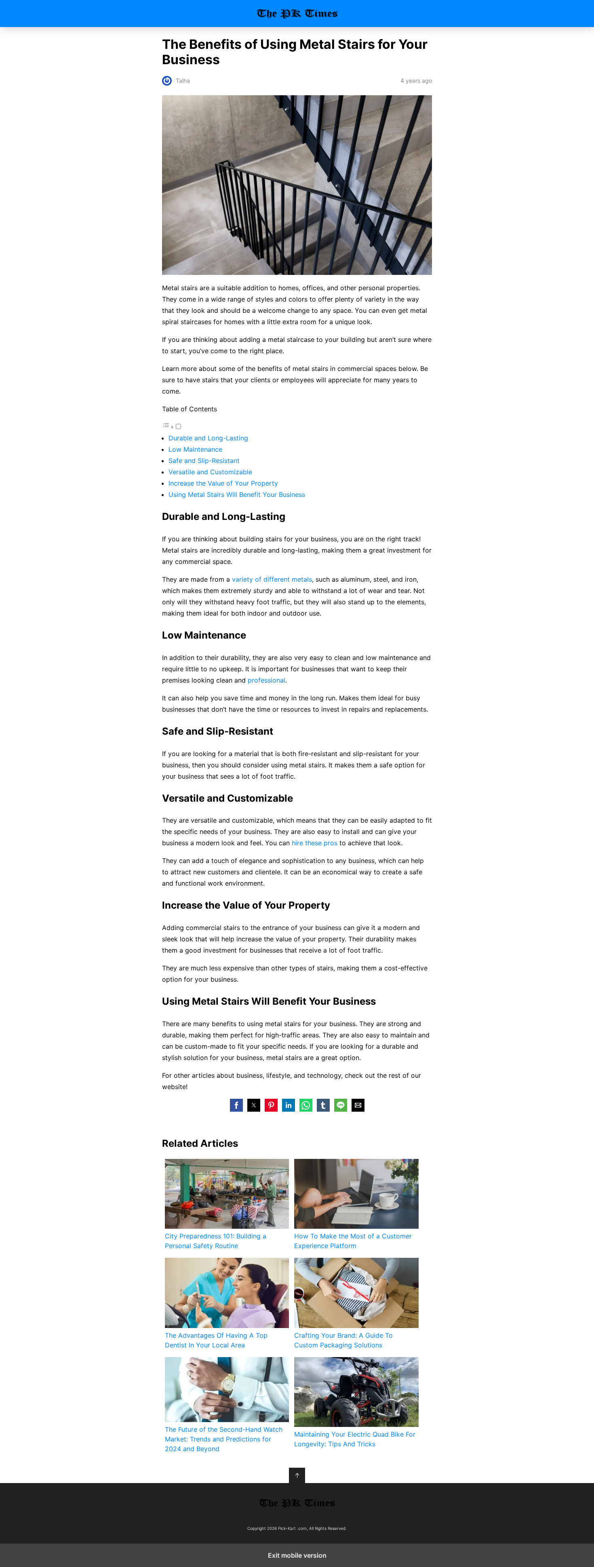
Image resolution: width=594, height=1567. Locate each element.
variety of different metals (272, 579)
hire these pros (314, 843)
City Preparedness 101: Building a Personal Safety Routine (215, 1241)
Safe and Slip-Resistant (204, 461)
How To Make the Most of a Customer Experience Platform (353, 1241)
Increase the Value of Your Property (223, 483)
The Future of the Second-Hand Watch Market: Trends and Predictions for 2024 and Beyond (223, 1439)
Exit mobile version (297, 1555)
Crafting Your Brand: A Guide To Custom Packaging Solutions (343, 1340)
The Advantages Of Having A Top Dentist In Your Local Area (216, 1340)
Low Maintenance (195, 449)
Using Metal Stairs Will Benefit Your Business (237, 494)
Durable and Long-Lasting (208, 438)
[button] (236, 1105)
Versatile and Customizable (210, 472)
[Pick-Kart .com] (297, 1503)
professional (266, 680)
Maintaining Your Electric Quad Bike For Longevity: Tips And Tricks (354, 1439)
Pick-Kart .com (297, 13)
